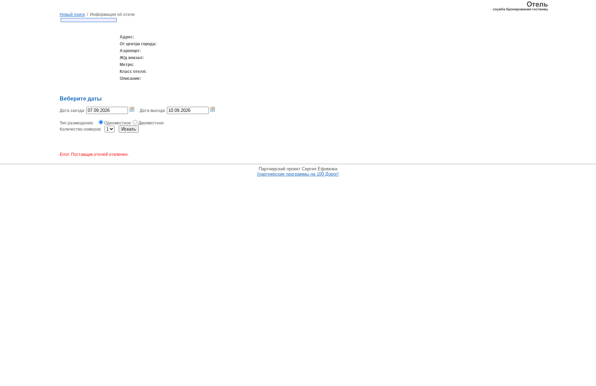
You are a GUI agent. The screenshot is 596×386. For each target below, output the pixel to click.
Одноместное (117, 123)
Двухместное (151, 123)
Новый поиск (72, 14)
